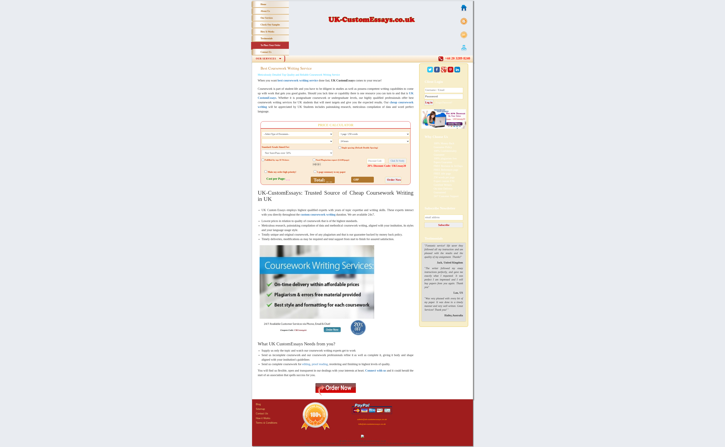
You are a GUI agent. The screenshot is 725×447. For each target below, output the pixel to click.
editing (306, 364)
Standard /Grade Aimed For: (276, 147)
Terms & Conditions (266, 422)
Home (263, 4)
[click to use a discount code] (397, 160)
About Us (265, 11)
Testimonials (267, 38)
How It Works (267, 31)
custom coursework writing (318, 214)
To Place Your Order (270, 45)
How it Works (263, 418)
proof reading (320, 364)
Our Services (267, 18)
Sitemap (260, 409)
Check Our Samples (270, 24)
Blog (258, 404)
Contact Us (266, 52)
